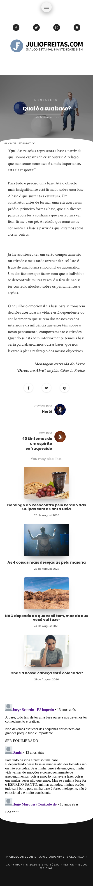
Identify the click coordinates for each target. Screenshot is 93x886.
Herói (47, 411)
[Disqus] (46, 758)
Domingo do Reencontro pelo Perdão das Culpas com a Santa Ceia (46, 507)
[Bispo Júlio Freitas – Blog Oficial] (46, 59)
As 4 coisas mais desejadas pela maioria (46, 562)
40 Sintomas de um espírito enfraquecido (37, 443)
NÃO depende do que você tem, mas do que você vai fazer (46, 617)
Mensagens (46, 100)
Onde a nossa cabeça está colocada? (46, 673)
